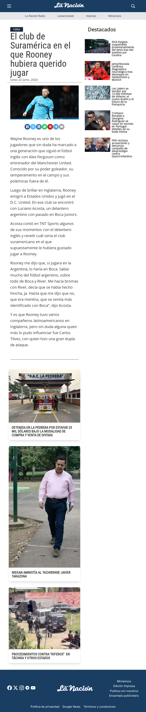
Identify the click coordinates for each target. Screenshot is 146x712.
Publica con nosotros (124, 691)
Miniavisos (114, 15)
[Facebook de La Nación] (9, 689)
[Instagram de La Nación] (21, 689)
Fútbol (16, 29)
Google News (71, 706)
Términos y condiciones (99, 706)
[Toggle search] (133, 6)
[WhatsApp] (44, 127)
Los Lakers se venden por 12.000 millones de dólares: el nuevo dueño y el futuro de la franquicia (123, 96)
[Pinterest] (50, 127)
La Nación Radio (35, 15)
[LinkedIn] (39, 127)
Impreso (91, 15)
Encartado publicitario (124, 695)
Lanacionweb (65, 15)
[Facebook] (27, 127)
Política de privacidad (45, 706)
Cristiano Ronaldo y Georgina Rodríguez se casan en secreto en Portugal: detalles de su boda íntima (122, 122)
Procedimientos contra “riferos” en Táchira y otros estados (41, 656)
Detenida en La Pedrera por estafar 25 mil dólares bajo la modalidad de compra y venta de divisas (42, 431)
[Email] (61, 127)
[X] (33, 127)
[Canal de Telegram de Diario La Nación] (27, 689)
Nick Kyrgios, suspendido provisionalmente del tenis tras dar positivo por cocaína (123, 48)
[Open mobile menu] (9, 6)
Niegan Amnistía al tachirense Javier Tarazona (41, 574)
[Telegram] (56, 127)
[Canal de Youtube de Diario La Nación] (33, 689)
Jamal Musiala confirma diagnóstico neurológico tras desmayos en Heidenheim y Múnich (122, 71)
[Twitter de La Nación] (15, 689)
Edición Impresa (124, 686)
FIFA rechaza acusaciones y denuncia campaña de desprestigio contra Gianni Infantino (122, 148)
